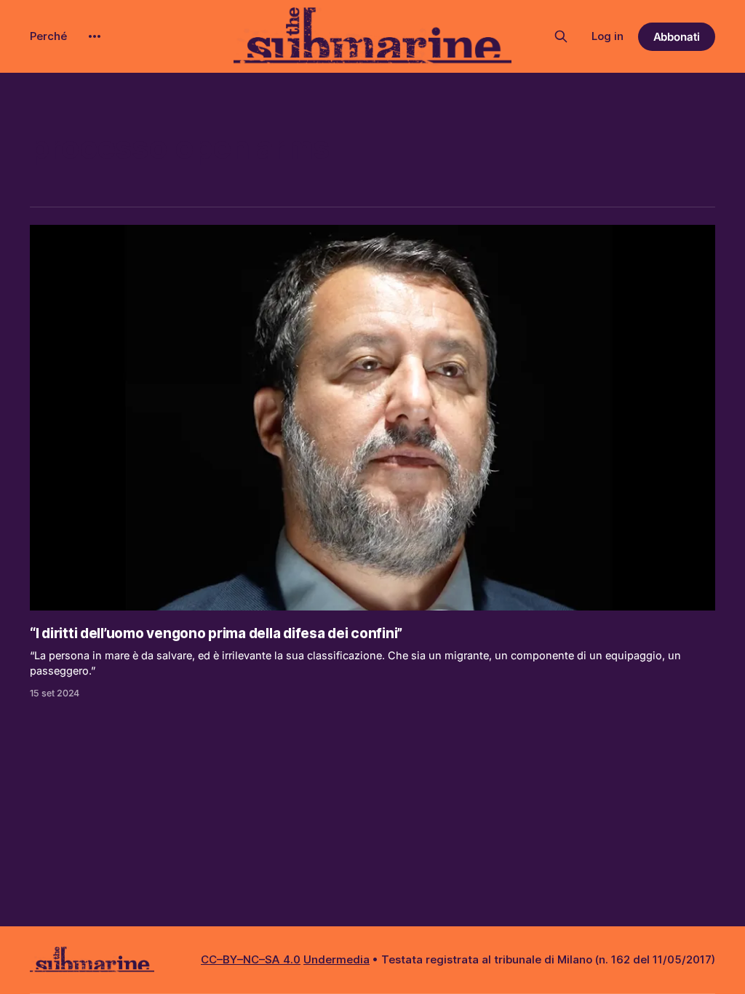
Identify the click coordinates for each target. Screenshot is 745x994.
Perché (48, 36)
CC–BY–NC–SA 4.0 (250, 959)
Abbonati (677, 37)
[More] (94, 36)
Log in (607, 36)
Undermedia (336, 959)
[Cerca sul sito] (561, 36)
